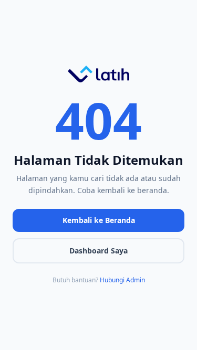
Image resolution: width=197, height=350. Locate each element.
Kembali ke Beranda (99, 220)
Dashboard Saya (98, 251)
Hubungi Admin (122, 279)
